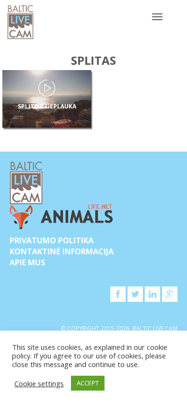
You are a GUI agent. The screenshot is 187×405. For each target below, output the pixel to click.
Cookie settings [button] (39, 383)
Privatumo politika (52, 240)
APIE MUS (27, 262)
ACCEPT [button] (88, 383)
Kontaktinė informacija (62, 251)
